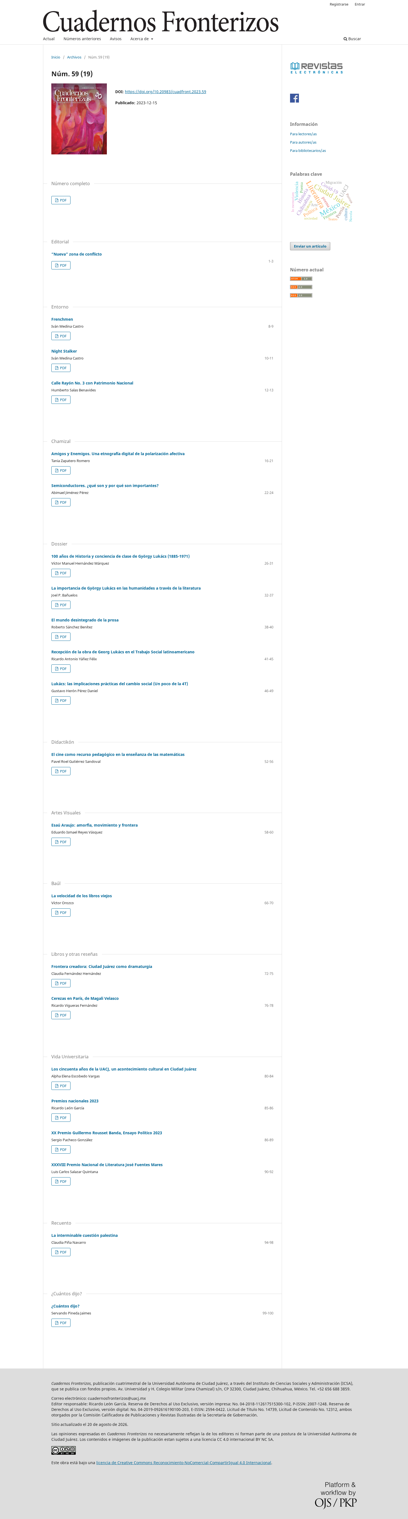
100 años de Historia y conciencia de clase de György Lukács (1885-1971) (120, 556)
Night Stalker (64, 351)
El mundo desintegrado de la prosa (85, 620)
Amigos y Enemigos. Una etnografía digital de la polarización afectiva (118, 453)
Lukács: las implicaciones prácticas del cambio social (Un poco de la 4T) (119, 683)
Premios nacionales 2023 (75, 1100)
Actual (49, 38)
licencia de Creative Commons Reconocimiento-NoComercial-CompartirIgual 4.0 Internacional (183, 1462)
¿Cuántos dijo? (65, 1306)
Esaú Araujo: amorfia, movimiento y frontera (94, 825)
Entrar (360, 4)
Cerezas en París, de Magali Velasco (85, 998)
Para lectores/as (303, 133)
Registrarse (339, 4)
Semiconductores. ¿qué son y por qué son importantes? (105, 485)
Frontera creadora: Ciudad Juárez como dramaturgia (101, 966)
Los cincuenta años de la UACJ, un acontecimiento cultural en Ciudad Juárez (124, 1069)
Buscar (354, 38)
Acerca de (140, 38)
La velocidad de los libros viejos (81, 895)
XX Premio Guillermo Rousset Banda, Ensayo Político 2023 (106, 1132)
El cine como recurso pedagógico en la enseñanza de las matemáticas (118, 754)
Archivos (74, 57)
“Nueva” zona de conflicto (76, 254)
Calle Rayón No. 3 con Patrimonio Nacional (92, 383)
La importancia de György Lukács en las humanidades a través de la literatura (126, 588)
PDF (63, 200)
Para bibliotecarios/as (308, 150)
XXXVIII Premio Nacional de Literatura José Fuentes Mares (107, 1164)
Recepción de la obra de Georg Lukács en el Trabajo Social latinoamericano (123, 651)
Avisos (116, 38)
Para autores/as (303, 142)
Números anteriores (82, 38)
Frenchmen (62, 319)
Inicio (55, 57)
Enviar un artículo (310, 246)
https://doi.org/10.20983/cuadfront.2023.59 (165, 91)
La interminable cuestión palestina (84, 1235)
